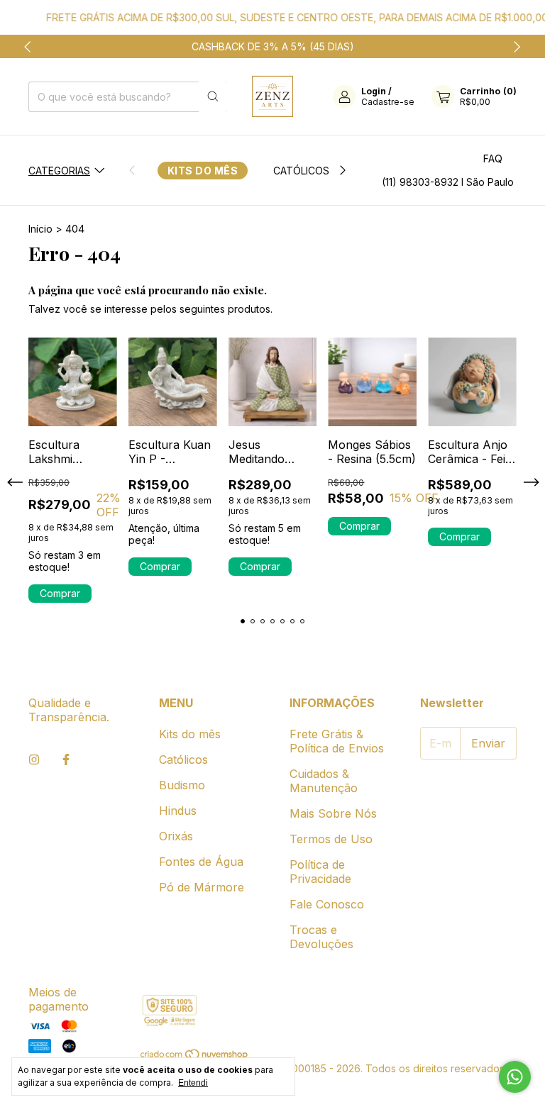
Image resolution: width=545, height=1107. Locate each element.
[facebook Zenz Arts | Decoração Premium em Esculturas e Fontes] (66, 759)
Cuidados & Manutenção (324, 781)
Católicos (301, 171)
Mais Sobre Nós (333, 813)
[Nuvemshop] (195, 1056)
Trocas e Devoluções (321, 937)
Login (373, 91)
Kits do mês (202, 171)
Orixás (176, 836)
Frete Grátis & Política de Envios (337, 741)
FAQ (492, 158)
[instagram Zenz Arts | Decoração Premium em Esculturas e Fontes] (34, 759)
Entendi (193, 1083)
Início (40, 229)
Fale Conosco (327, 904)
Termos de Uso (331, 839)
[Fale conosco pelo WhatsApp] (515, 1077)
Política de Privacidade (320, 871)
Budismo (182, 785)
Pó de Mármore (201, 887)
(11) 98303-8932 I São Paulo (448, 182)
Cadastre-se (387, 101)
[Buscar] (213, 97)
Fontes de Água (201, 862)
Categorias (59, 171)
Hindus (178, 810)
